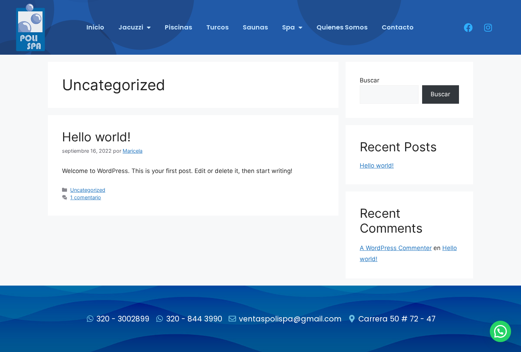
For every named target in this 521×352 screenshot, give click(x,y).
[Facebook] (468, 27)
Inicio (95, 27)
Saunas (255, 27)
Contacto (398, 27)
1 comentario (85, 197)
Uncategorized (87, 190)
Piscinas (178, 27)
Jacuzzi (130, 27)
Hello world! (96, 136)
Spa (288, 27)
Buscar (369, 80)
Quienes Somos (342, 27)
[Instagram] (488, 27)
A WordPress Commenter (396, 247)
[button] (500, 331)
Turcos (217, 27)
